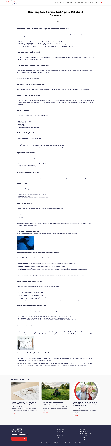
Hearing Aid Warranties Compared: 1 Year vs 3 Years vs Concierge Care (24, 403)
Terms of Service (69, 443)
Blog (55, 8)
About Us (56, 2)
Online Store (90, 2)
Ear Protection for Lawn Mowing (53, 402)
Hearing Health (53, 404)
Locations (62, 2)
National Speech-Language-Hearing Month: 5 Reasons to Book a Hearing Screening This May (85, 403)
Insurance (77, 2)
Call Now (97, 2)
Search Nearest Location (19, 439)
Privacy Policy (78, 443)
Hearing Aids (69, 2)
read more (14, 414)
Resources (83, 2)
